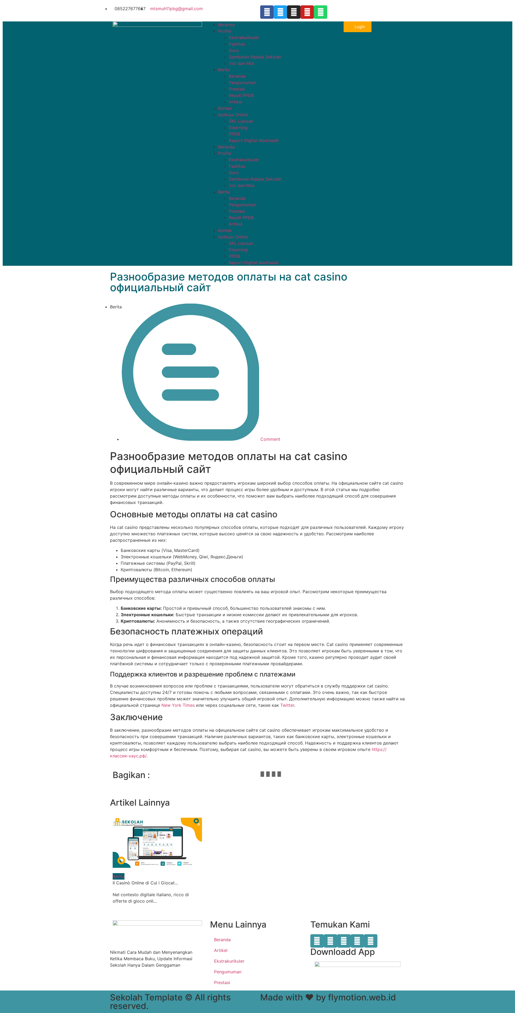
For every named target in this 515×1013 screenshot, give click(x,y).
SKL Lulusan (241, 121)
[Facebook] (267, 12)
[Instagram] (293, 12)
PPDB (234, 134)
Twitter (287, 705)
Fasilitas (237, 44)
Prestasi (237, 89)
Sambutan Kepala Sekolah (255, 56)
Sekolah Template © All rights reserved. (170, 1001)
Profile (224, 31)
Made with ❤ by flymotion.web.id (328, 997)
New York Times (178, 705)
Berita (224, 69)
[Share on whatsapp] (279, 774)
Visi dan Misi (241, 63)
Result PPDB (241, 95)
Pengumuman (242, 82)
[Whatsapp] (320, 12)
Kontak (225, 108)
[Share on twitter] (268, 774)
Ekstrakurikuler (244, 37)
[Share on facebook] (262, 774)
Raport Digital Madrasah (253, 140)
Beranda (226, 24)
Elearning (238, 127)
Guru (233, 50)
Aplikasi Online (233, 114)
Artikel (235, 101)
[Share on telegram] (273, 774)
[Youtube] (307, 12)
